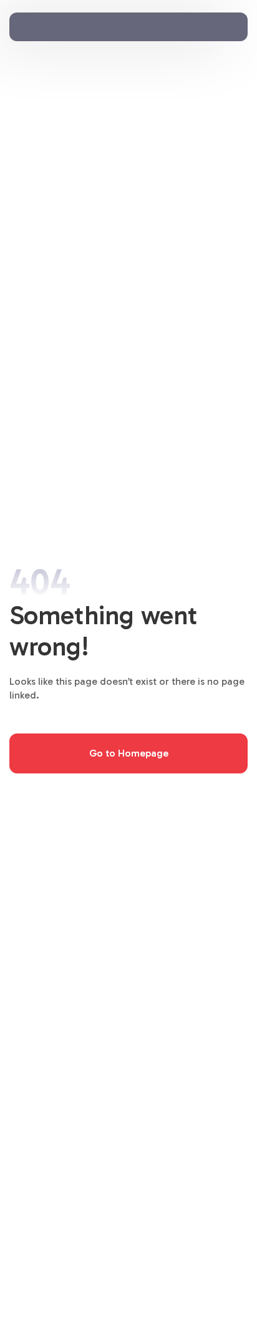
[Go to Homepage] (50, 23)
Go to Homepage (128, 753)
